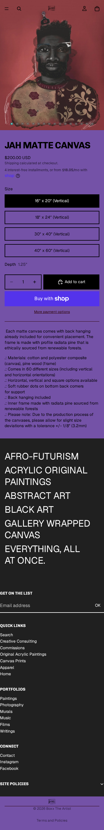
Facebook (9, 768)
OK (98, 605)
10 (60, 123)
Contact (7, 755)
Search (6, 634)
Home (5, 673)
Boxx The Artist (58, 808)
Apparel (7, 667)
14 (81, 123)
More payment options (52, 311)
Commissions (12, 647)
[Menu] (6, 8)
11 (65, 123)
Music (5, 717)
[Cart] (97, 8)
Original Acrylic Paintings (23, 654)
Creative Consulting (18, 641)
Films (5, 724)
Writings (7, 730)
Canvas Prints (13, 660)
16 (92, 123)
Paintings (8, 698)
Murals (6, 711)
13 (76, 123)
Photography (12, 704)
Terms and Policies (52, 820)
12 (70, 123)
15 (87, 123)
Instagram (9, 761)
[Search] (19, 8)
